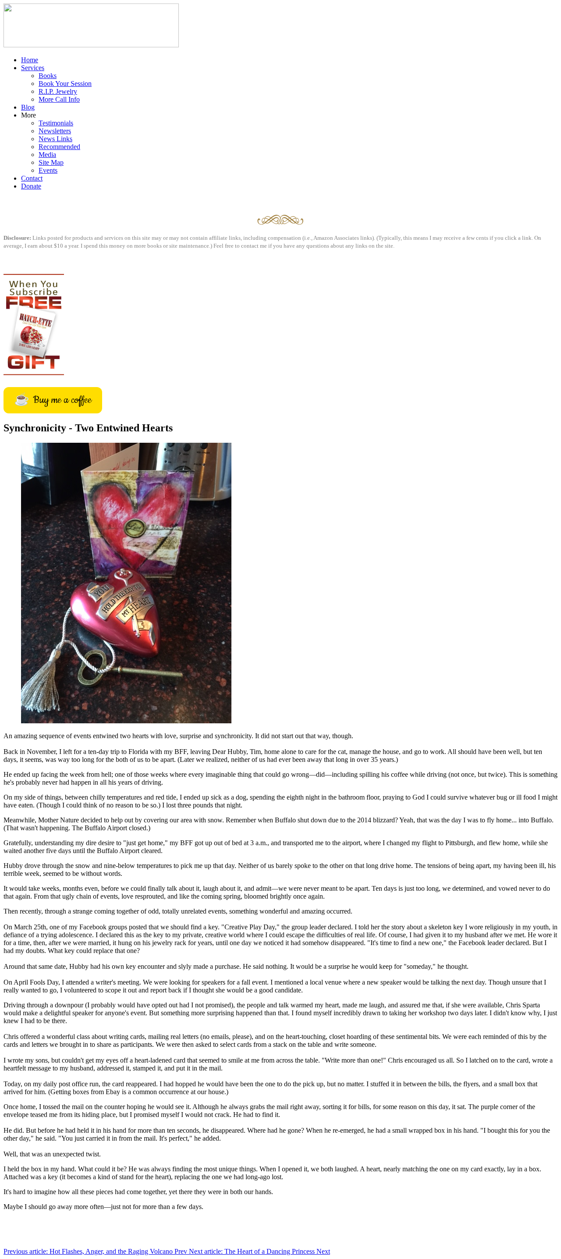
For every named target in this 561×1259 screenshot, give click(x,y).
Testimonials (56, 123)
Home (29, 60)
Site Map (51, 162)
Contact (32, 178)
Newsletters (55, 131)
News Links (55, 138)
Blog (28, 107)
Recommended (59, 146)
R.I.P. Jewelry (58, 91)
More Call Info (59, 99)
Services (32, 67)
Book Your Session (65, 83)
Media (47, 154)
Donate (31, 186)
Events (48, 170)
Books (48, 75)
